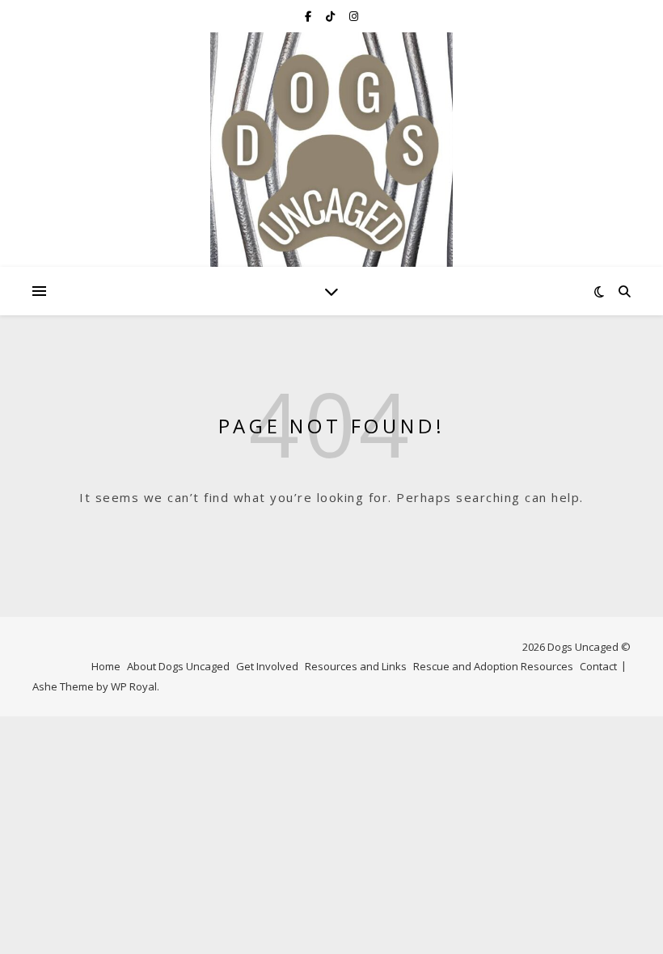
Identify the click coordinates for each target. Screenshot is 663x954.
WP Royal (134, 686)
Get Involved (267, 666)
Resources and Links (356, 666)
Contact (598, 666)
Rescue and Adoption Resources (493, 666)
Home (105, 666)
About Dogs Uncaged (178, 666)
